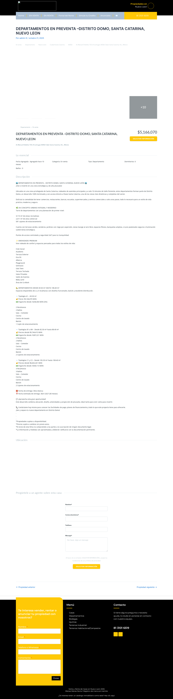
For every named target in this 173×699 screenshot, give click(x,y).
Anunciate (106, 15)
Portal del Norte (66, 15)
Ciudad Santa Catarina (57, 45)
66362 (70, 45)
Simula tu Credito (87, 15)
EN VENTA (34, 15)
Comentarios (25, 658)
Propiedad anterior (25, 587)
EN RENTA (49, 15)
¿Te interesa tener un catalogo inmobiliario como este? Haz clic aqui (86, 696)
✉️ (116, 15)
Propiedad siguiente (147, 587)
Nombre (22, 627)
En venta (19, 45)
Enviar (56, 678)
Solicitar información (143, 139)
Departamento (30, 45)
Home (21, 15)
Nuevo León (42, 45)
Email (21, 637)
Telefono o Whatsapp (29, 647)
